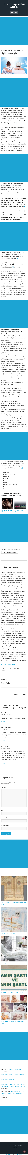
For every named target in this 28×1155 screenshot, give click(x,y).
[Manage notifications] (24, 1151)
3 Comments (20, 668)
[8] (2, 487)
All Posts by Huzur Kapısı (8, 664)
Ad (2, 810)
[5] (17, 258)
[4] (2, 478)
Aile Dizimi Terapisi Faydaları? (9, 934)
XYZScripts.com (19, 1154)
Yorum (3, 787)
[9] (22, 468)
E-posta (4, 818)
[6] (13, 267)
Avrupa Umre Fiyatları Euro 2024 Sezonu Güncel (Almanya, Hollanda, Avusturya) (13, 1093)
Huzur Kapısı (5, 668)
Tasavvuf (3, 670)
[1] (2, 472)
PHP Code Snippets (9, 1154)
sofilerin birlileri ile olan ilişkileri (10, 552)
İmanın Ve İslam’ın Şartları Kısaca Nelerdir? (12, 992)
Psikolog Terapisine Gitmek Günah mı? (11, 963)
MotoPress (16, 1147)
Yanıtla (3, 721)
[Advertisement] (14, 31)
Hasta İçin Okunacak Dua (15, 1069)
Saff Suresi (11, 1079)
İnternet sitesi (5, 826)
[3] (2, 476)
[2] (23, 150)
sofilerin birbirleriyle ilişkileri (14, 549)
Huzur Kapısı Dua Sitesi (14, 5)
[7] (14, 384)
